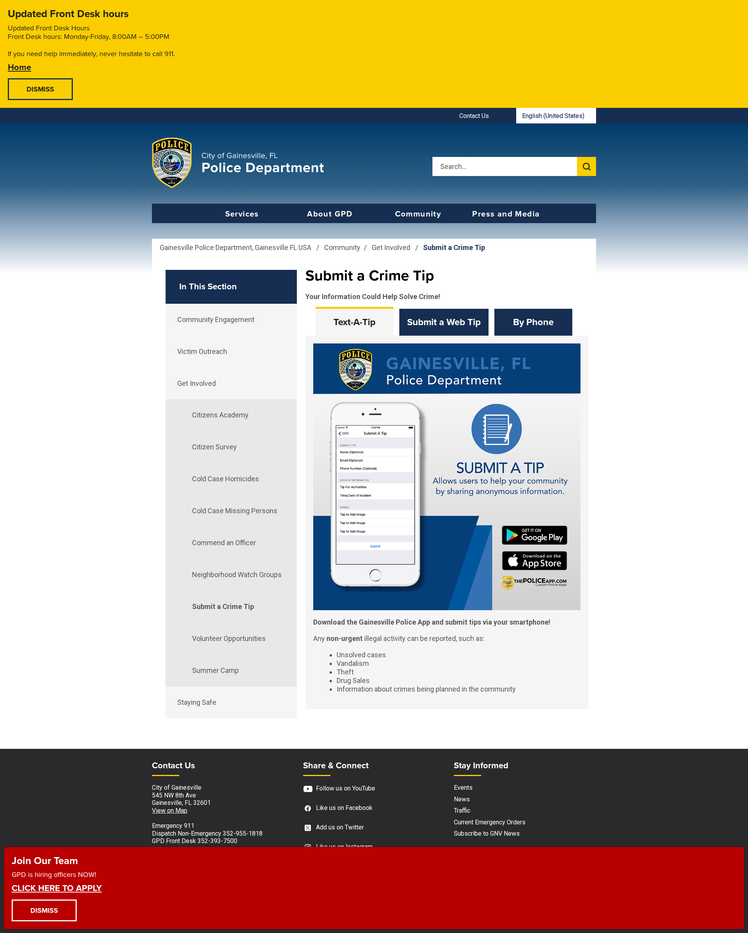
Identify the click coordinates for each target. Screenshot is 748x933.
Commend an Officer (224, 543)
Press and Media (506, 214)
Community (418, 214)
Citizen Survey (214, 447)
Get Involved (392, 247)
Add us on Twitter (340, 827)
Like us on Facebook (344, 808)
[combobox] (556, 115)
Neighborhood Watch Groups (237, 574)
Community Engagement (215, 319)
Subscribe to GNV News (487, 833)
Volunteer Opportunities (229, 638)
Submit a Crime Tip (223, 606)
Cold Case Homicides (225, 479)
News (462, 799)
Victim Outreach (202, 351)
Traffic (462, 810)
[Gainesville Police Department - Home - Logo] (238, 162)
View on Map (169, 810)
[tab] (354, 322)
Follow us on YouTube (345, 788)
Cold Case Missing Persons (234, 511)
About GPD (330, 214)
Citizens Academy (220, 415)
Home (19, 67)
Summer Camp (215, 670)
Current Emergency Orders (490, 822)
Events (463, 787)
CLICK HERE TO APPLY (57, 888)
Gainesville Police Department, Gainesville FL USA (235, 247)
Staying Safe (196, 702)
